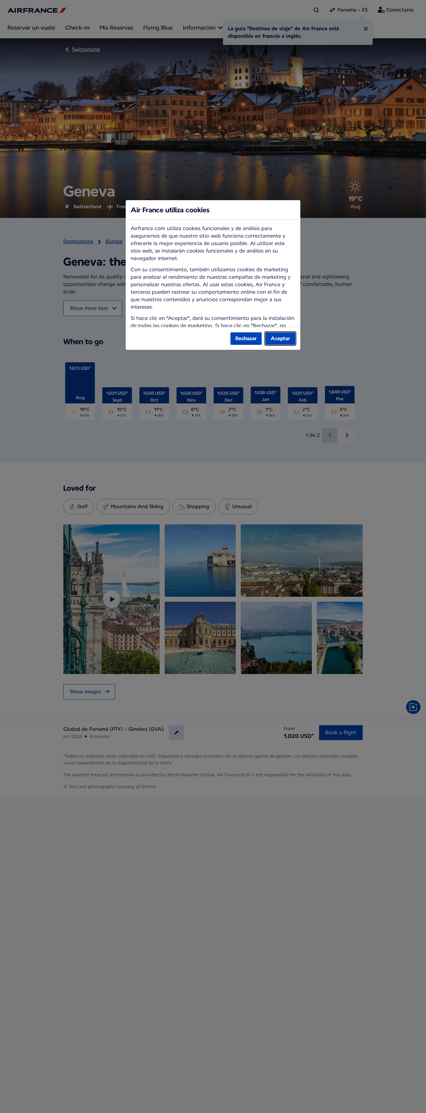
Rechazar (246, 338)
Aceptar (280, 338)
